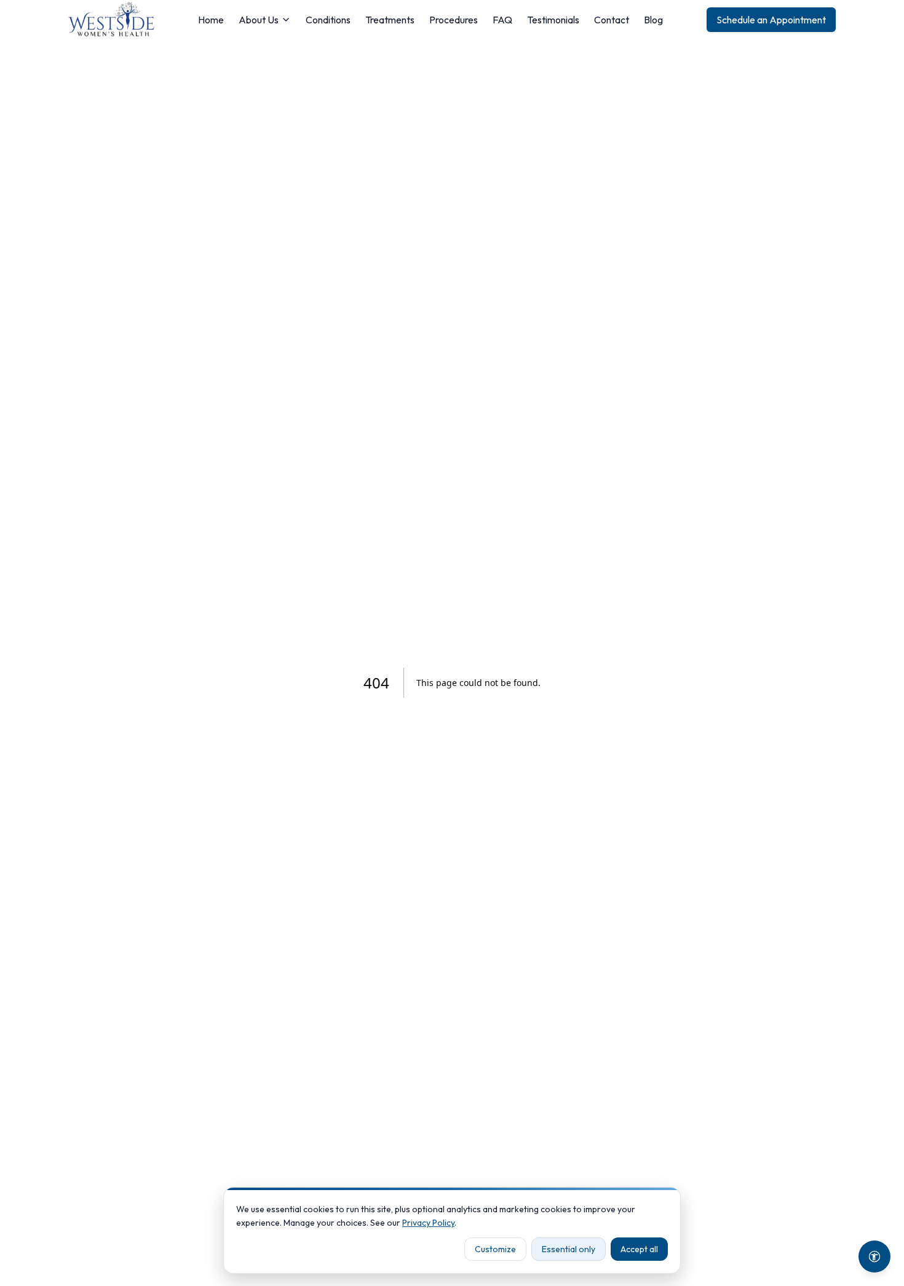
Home (211, 20)
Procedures (453, 20)
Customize (495, 1249)
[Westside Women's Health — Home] (111, 19)
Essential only (568, 1249)
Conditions (328, 20)
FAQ (502, 20)
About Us (259, 20)
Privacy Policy (428, 1222)
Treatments (389, 20)
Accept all (639, 1249)
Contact (611, 20)
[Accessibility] (874, 1256)
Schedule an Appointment (771, 20)
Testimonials (553, 20)
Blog (653, 20)
